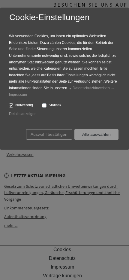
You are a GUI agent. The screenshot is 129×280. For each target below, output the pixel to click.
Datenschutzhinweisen (91, 88)
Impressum (18, 94)
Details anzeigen (23, 114)
